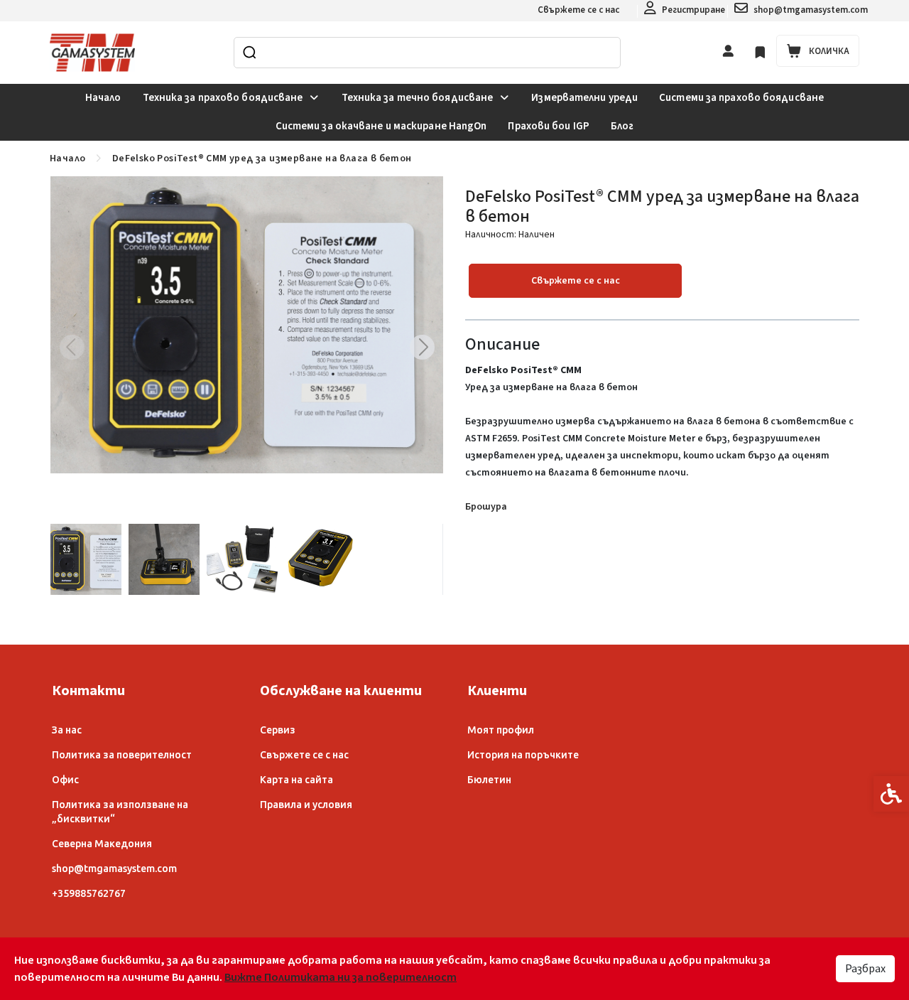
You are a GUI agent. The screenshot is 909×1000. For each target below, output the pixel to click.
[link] (684, 11)
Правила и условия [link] (306, 804)
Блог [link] (622, 126)
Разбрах (865, 969)
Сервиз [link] (277, 730)
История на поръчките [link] (523, 754)
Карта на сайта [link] (296, 779)
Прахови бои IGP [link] (548, 126)
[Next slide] (422, 347)
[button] (85, 559)
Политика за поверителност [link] (122, 754)
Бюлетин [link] (489, 779)
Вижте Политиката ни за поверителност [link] (340, 977)
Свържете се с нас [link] (578, 10)
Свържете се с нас (575, 281)
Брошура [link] (486, 507)
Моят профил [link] (500, 730)
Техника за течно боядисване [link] (418, 97)
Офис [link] (65, 779)
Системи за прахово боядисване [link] (741, 97)
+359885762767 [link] (89, 893)
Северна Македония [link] (102, 843)
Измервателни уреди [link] (584, 97)
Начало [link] (103, 97)
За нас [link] (67, 730)
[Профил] (728, 50)
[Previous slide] (71, 347)
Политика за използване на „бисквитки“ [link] (120, 811)
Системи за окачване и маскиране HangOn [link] (381, 126)
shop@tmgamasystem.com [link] (114, 868)
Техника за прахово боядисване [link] (223, 97)
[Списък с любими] (760, 52)
